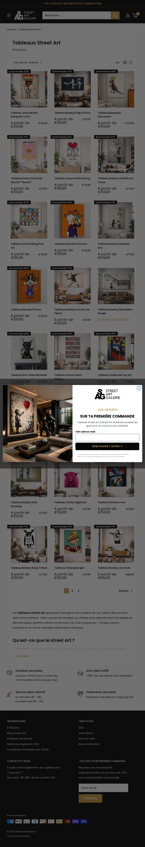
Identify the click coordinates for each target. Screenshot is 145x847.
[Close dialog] (139, 388)
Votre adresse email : (86, 431)
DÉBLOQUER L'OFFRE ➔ (107, 446)
